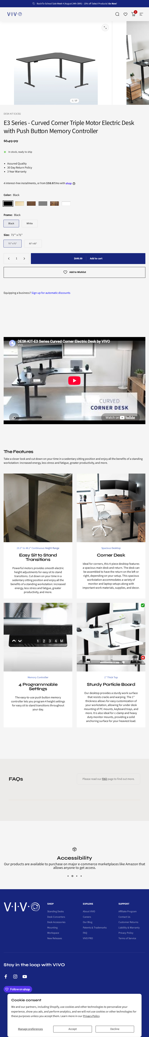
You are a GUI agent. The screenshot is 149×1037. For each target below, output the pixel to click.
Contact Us (124, 913)
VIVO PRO (88, 935)
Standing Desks (55, 908)
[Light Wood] (19, 203)
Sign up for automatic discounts (50, 293)
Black (11, 223)
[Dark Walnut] (31, 203)
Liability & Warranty (129, 924)
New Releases (54, 935)
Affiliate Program (127, 908)
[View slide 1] (68, 872)
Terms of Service (127, 935)
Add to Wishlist (77, 272)
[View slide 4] (81, 872)
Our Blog (87, 918)
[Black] (8, 203)
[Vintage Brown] (54, 203)
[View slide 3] (76, 872)
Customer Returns (128, 918)
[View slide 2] (72, 872)
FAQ (104, 779)
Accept (73, 1029)
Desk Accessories (56, 918)
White (30, 223)
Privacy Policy (91, 1016)
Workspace (53, 929)
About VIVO (89, 908)
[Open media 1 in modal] (105, 27)
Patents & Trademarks (95, 924)
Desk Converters (56, 913)
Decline (114, 1029)
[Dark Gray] (43, 203)
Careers (87, 913)
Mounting (52, 924)
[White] (66, 203)
